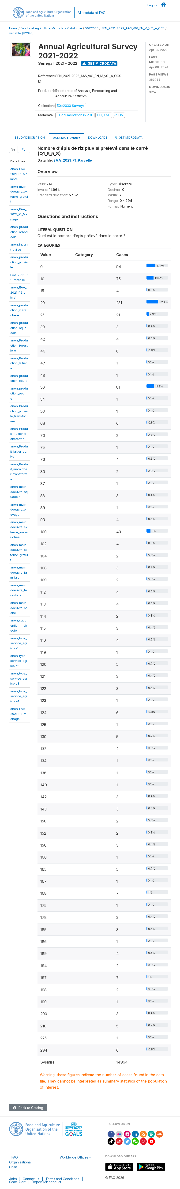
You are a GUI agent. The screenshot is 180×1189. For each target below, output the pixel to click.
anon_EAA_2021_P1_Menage (18, 214)
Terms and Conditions (62, 1179)
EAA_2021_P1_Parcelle (72, 160)
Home (13, 28)
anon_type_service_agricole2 (18, 661)
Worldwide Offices (74, 1157)
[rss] (143, 1134)
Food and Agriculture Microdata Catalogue (51, 28)
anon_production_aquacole (19, 328)
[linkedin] (135, 1134)
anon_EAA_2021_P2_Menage (18, 714)
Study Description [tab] (30, 137)
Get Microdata (101, 63)
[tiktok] (111, 1141)
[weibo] (143, 1141)
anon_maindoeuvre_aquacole (19, 492)
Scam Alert (17, 1182)
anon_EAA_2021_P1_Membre (18, 174)
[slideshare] (151, 1134)
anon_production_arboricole (19, 232)
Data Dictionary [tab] (66, 138)
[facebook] (111, 1134)
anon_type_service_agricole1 (18, 643)
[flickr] (119, 1134)
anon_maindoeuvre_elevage (18, 509)
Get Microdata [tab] (130, 137)
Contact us (31, 1179)
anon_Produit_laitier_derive (19, 451)
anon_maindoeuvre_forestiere (18, 590)
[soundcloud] (159, 1134)
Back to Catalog (30, 1108)
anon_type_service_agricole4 (18, 696)
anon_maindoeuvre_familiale (18, 572)
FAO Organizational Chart (20, 1162)
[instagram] (127, 1134)
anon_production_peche (19, 393)
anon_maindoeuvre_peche (19, 608)
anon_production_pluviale (19, 262)
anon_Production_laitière (19, 363)
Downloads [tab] (97, 137)
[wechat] (135, 1141)
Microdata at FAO (91, 13)
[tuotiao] (119, 1141)
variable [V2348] (21, 33)
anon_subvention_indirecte (18, 625)
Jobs (13, 1179)
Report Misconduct (46, 1182)
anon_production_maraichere (19, 310)
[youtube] (151, 1141)
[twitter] (127, 1141)
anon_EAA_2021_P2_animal (18, 292)
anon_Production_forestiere (19, 345)
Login (151, 5)
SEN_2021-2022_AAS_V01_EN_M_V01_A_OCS (133, 28)
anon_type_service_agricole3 (18, 678)
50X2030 (91, 28)
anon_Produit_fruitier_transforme (19, 434)
